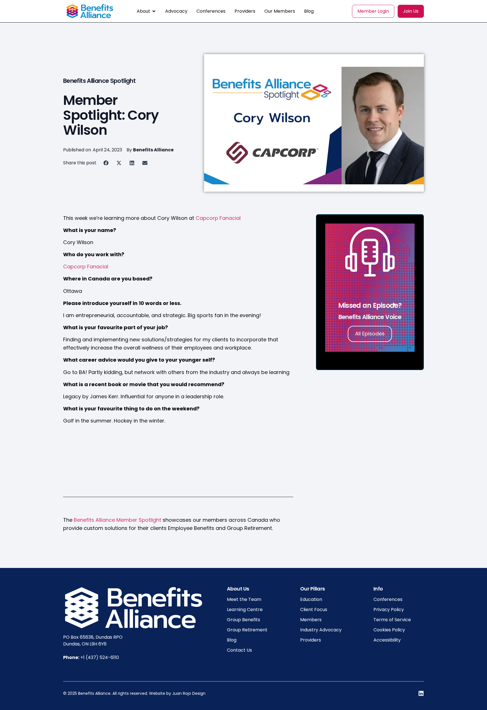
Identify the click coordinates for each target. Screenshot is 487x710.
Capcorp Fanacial (218, 218)
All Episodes (370, 333)
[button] (106, 163)
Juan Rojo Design (188, 693)
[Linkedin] (421, 693)
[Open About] (154, 11)
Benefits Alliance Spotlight (99, 81)
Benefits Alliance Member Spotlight (117, 519)
